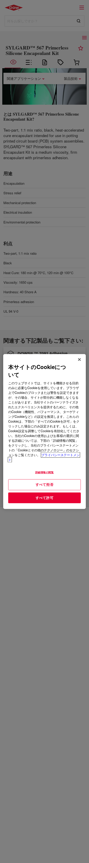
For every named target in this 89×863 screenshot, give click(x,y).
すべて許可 (45, 497)
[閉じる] (79, 359)
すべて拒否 (45, 484)
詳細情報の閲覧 (44, 472)
